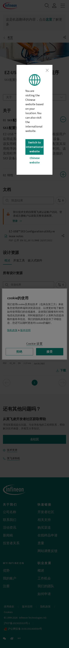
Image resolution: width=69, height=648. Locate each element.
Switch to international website (34, 146)
